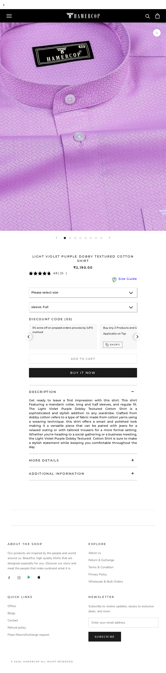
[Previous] (56, 238)
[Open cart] (157, 15)
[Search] (147, 16)
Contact (13, 620)
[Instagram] (19, 577)
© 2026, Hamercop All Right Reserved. (42, 661)
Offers (12, 606)
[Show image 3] (75, 238)
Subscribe (105, 636)
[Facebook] (9, 577)
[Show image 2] (70, 238)
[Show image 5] (86, 238)
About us (94, 553)
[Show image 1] (65, 238)
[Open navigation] (9, 16)
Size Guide (127, 279)
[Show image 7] (96, 238)
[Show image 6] (91, 238)
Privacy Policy (97, 574)
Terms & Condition (100, 567)
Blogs (11, 613)
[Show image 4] (80, 238)
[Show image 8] (101, 238)
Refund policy (17, 627)
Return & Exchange (101, 560)
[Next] (109, 238)
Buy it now (83, 373)
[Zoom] (157, 33)
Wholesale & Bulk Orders (105, 581)
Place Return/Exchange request (28, 635)
